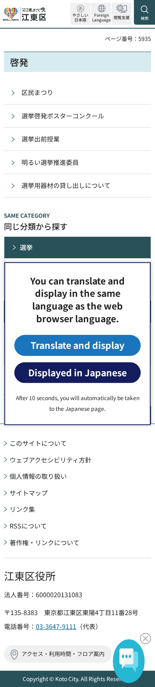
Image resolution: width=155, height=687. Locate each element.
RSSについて (28, 525)
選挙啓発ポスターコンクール (62, 115)
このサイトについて (38, 443)
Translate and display (77, 345)
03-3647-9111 (56, 626)
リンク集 (22, 509)
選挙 (26, 247)
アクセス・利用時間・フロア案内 (63, 654)
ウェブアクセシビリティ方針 (50, 459)
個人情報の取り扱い (38, 476)
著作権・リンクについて (44, 542)
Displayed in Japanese (77, 372)
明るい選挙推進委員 (50, 162)
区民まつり (37, 92)
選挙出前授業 (40, 138)
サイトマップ (29, 492)
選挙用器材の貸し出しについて (65, 185)
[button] (101, 14)
